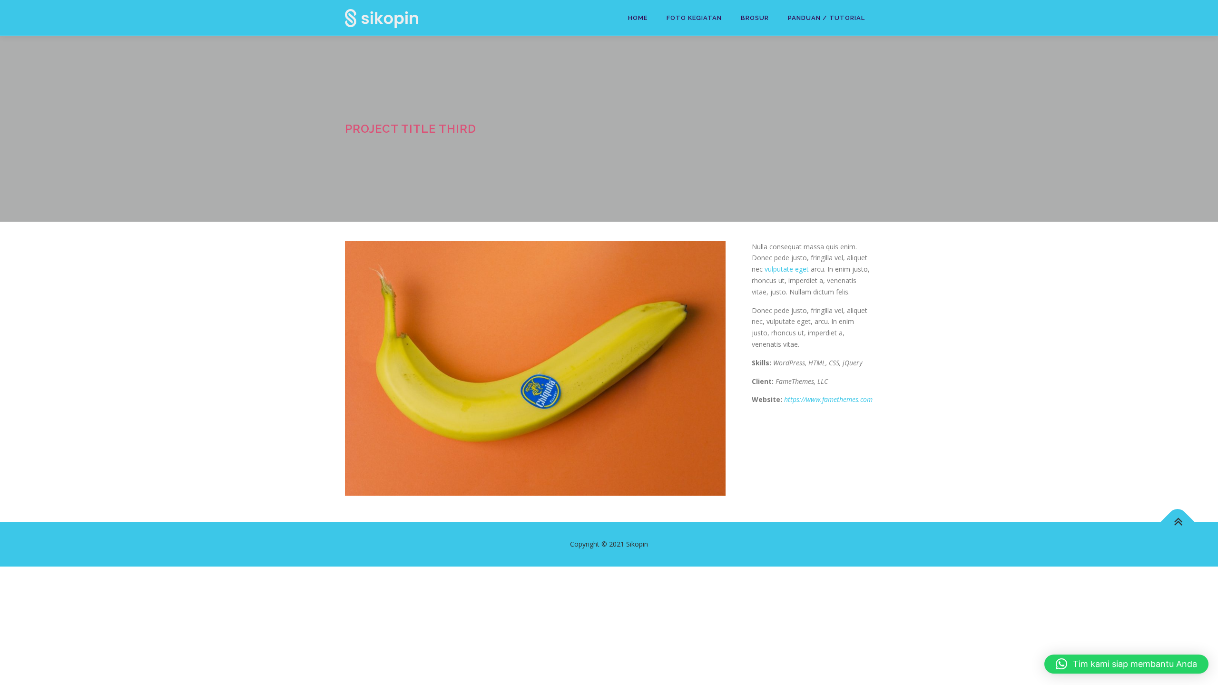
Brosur (755, 17)
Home (638, 17)
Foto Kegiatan (694, 17)
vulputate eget (787, 269)
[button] (1126, 664)
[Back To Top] (1178, 521)
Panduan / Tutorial (826, 17)
